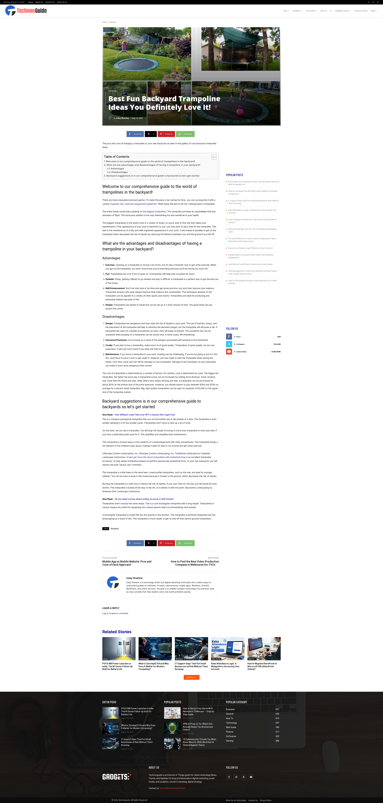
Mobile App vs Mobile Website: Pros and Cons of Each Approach (126, 563)
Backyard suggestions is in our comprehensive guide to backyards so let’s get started (153, 175)
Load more (190, 677)
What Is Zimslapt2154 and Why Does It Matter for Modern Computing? (154, 666)
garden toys (118, 204)
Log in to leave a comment (115, 613)
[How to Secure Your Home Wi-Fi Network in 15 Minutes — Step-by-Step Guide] (172, 713)
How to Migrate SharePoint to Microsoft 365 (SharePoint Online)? (262, 666)
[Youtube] (251, 777)
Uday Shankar (122, 118)
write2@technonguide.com (172, 788)
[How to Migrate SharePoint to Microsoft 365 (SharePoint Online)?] (264, 648)
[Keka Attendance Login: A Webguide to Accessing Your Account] (227, 648)
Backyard (115, 528)
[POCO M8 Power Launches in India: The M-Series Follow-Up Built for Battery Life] (119, 648)
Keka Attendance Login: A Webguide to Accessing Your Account (225, 666)
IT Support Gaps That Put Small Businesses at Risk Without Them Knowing (191, 666)
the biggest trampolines (154, 211)
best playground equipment (143, 204)
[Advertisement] (253, 152)
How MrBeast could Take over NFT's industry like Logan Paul (145, 414)
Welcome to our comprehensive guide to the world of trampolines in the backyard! (150, 161)
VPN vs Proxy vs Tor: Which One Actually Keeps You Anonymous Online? (198, 727)
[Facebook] (368, 2)
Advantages (117, 168)
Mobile (105, 659)
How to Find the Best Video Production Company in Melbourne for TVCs (195, 563)
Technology (144, 659)
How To (251, 659)
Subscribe (276, 351)
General (112, 22)
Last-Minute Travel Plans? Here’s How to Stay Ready (250, 264)
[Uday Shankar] (111, 118)
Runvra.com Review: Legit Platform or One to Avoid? (250, 248)
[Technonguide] (15, 10)
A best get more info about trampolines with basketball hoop (156, 457)
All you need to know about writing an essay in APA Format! (144, 499)
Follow (277, 344)
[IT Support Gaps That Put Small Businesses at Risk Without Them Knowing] (191, 648)
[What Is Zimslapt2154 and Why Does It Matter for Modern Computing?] (155, 648)
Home (104, 22)
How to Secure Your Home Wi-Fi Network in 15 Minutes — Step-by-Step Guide (199, 711)
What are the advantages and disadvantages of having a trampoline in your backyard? (153, 165)
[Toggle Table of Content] (212, 157)
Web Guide (216, 659)
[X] (377, 2)
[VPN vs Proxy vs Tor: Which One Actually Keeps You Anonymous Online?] (172, 728)
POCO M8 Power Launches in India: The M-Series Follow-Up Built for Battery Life (117, 666)
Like (279, 337)
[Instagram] (373, 2)
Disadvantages (119, 172)
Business (179, 659)
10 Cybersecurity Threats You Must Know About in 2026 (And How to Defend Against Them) (199, 742)
